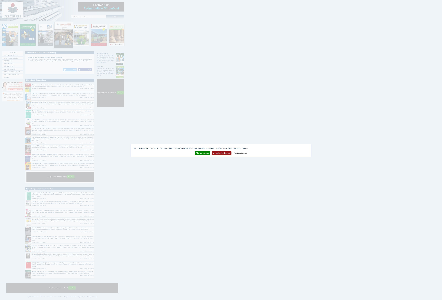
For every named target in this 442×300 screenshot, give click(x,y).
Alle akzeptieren (202, 153)
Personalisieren (240, 153)
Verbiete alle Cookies (221, 153)
